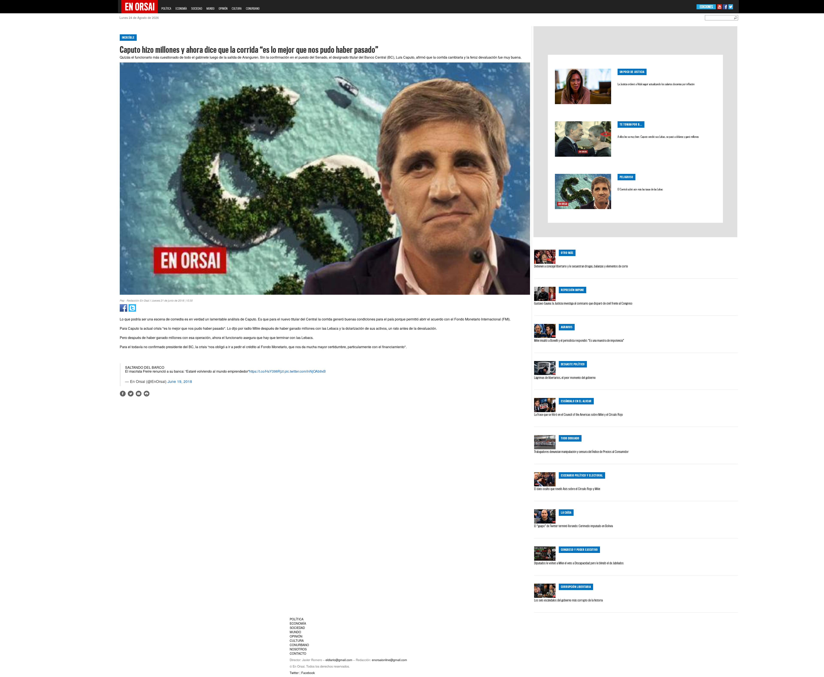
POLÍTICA (166, 8)
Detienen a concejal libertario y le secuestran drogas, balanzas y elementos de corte (581, 266)
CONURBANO (252, 8)
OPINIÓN (223, 8)
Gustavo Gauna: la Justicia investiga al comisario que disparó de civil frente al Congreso (583, 303)
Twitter (294, 673)
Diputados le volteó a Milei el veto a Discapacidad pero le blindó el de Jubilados (579, 563)
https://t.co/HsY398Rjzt (266, 371)
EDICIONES (706, 7)
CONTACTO (298, 653)
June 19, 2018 (180, 381)
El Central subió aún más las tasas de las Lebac (640, 189)
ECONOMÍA (181, 8)
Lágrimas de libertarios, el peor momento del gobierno (565, 377)
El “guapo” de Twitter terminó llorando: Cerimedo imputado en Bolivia (573, 526)
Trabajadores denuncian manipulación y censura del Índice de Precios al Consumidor (581, 452)
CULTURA (237, 8)
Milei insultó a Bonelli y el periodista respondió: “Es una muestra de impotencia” (579, 340)
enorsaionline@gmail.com (389, 660)
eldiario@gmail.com (339, 660)
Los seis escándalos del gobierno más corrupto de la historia (568, 600)
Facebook (308, 673)
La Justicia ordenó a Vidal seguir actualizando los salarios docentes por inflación (656, 84)
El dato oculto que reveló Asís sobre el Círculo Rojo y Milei (567, 489)
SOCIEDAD (196, 8)
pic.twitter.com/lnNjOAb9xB (305, 371)
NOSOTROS (298, 649)
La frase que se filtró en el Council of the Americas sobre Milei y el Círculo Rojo (578, 414)
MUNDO (210, 8)
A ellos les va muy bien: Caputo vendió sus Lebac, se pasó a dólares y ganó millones (658, 136)
